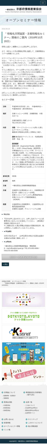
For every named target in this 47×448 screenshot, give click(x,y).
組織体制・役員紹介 (9, 395)
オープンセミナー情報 (19, 281)
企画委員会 (6, 405)
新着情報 (7, 423)
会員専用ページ (30, 413)
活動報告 (6, 398)
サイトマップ (33, 419)
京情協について (9, 392)
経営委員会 (6, 408)
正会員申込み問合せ (31, 408)
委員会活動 (8, 402)
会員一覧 (29, 402)
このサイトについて (35, 423)
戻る (5, 264)
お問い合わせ (9, 419)
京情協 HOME (6, 281)
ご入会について (30, 405)
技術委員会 (6, 410)
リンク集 (7, 430)
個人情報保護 (33, 426)
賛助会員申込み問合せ (32, 410)
